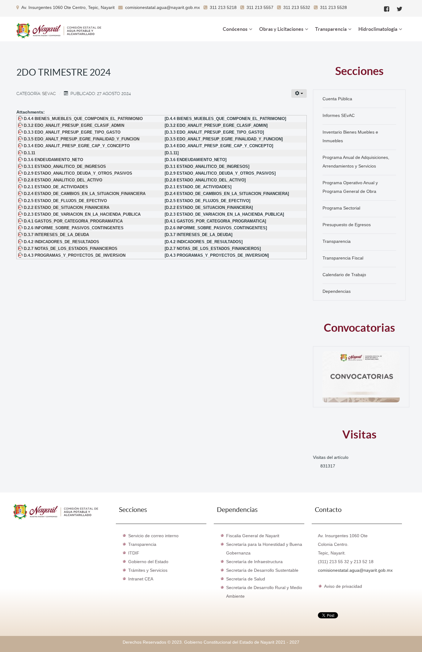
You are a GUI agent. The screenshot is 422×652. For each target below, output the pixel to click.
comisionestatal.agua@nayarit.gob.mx (355, 570)
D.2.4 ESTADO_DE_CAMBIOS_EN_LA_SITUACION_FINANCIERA (85, 194)
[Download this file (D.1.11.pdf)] (21, 153)
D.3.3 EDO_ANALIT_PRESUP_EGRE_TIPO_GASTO (72, 132)
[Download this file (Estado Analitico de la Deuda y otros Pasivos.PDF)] (21, 173)
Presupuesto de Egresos (347, 224)
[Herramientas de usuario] (299, 93)
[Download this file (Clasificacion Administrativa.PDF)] (21, 125)
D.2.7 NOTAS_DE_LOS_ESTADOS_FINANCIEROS (70, 249)
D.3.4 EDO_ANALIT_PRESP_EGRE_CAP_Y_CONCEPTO (77, 146)
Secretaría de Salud (245, 578)
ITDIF (133, 552)
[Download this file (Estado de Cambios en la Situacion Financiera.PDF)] (21, 194)
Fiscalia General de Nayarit (252, 535)
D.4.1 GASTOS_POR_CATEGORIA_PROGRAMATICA (73, 221)
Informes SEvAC (339, 115)
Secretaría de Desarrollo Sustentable (262, 570)
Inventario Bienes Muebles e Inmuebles (350, 136)
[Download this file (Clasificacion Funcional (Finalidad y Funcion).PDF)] (21, 139)
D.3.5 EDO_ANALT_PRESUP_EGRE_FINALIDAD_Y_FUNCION (81, 139)
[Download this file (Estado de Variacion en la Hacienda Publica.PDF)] (21, 214)
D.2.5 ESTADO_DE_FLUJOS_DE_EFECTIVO (65, 201)
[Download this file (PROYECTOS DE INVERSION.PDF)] (21, 255)
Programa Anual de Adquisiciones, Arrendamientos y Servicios (356, 161)
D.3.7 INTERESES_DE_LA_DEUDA (56, 235)
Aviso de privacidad (343, 586)
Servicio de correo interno (153, 535)
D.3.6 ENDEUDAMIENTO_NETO (53, 160)
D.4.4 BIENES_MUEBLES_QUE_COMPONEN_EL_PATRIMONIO (83, 119)
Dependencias (337, 291)
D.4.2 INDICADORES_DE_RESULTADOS (61, 242)
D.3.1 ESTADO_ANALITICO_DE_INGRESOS (65, 166)
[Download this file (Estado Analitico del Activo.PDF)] (21, 180)
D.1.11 (29, 153)
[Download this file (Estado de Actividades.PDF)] (21, 187)
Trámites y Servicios (147, 570)
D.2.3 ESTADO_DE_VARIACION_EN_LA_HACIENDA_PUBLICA (82, 214)
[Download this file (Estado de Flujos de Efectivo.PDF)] (21, 201)
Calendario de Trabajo (344, 274)
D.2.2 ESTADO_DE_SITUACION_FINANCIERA (66, 208)
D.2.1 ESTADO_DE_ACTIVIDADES (56, 187)
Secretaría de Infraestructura (254, 561)
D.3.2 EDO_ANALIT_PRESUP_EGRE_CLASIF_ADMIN (74, 125)
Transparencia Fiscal (343, 257)
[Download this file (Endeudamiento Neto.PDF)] (21, 160)
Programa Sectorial (341, 208)
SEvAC (49, 93)
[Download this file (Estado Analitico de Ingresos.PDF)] (21, 166)
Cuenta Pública (337, 98)
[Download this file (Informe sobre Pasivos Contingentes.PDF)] (21, 228)
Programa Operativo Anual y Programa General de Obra (350, 187)
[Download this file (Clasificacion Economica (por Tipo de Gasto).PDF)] (21, 132)
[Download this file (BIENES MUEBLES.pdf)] (21, 119)
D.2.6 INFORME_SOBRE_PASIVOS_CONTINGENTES (74, 228)
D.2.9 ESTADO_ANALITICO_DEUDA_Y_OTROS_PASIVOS (78, 173)
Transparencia (337, 241)
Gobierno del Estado (148, 561)
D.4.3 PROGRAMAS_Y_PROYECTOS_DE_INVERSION (74, 255)
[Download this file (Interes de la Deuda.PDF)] (21, 235)
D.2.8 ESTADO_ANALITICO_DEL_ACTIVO (63, 180)
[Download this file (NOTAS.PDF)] (21, 249)
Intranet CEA (140, 578)
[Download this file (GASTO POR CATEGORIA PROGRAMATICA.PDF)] (21, 221)
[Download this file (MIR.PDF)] (21, 242)
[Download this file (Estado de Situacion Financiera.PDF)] (21, 208)
